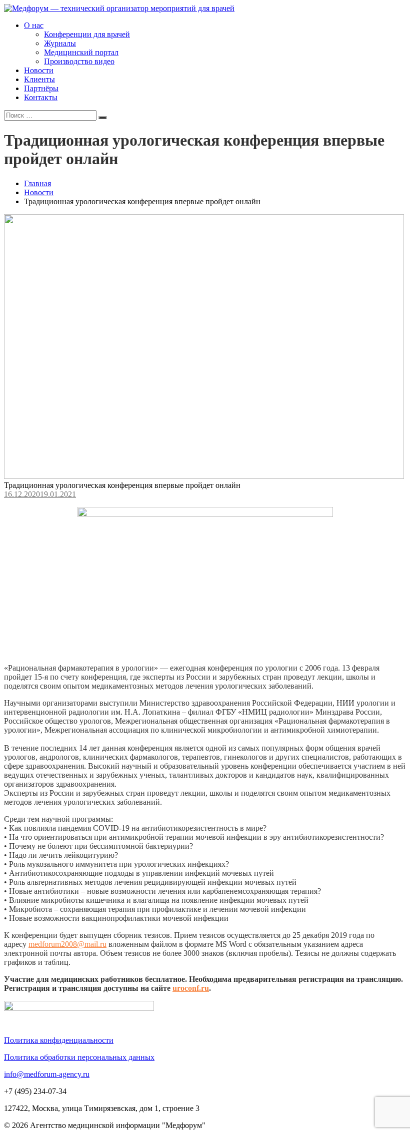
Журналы (60, 43)
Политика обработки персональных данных (79, 1057)
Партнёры (41, 88)
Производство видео (79, 61)
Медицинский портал (81, 52)
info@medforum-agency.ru (47, 1074)
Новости (39, 70)
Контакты (41, 97)
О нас (34, 25)
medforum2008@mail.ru (67, 944)
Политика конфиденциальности (59, 1040)
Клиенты (39, 79)
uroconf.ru (190, 988)
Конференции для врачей (87, 34)
